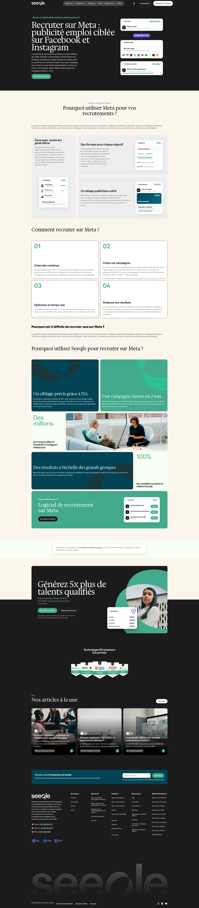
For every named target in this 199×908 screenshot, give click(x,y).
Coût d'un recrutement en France (139, 824)
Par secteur (115, 835)
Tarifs (100, 3)
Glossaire (135, 820)
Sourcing (114, 820)
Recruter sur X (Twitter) (159, 822)
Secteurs (91, 3)
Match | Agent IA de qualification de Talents (98, 804)
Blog (119, 3)
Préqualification (117, 828)
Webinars (135, 810)
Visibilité (114, 824)
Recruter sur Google (158, 806)
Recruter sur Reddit (158, 830)
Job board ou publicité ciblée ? (139, 815)
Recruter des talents (118, 802)
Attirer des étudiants (118, 806)
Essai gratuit (144, 3)
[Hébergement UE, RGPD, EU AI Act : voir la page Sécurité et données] (47, 840)
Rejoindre (158, 775)
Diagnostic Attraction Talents (138, 830)
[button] (70, 3)
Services (93, 820)
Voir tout (161, 701)
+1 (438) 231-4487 (46, 828)
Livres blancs (136, 806)
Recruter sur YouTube (159, 818)
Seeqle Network (157, 834)
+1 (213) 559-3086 (44, 832)
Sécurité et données (97, 816)
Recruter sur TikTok (158, 810)
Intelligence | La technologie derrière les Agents (98, 810)
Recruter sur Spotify (158, 826)
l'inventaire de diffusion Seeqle (90, 548)
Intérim (114, 810)
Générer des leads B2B (119, 814)
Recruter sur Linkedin (159, 814)
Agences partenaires (118, 798)
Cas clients (135, 802)
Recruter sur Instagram (159, 802)
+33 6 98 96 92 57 (46, 824)
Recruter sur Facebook (159, 798)
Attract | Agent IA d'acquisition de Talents (98, 798)
